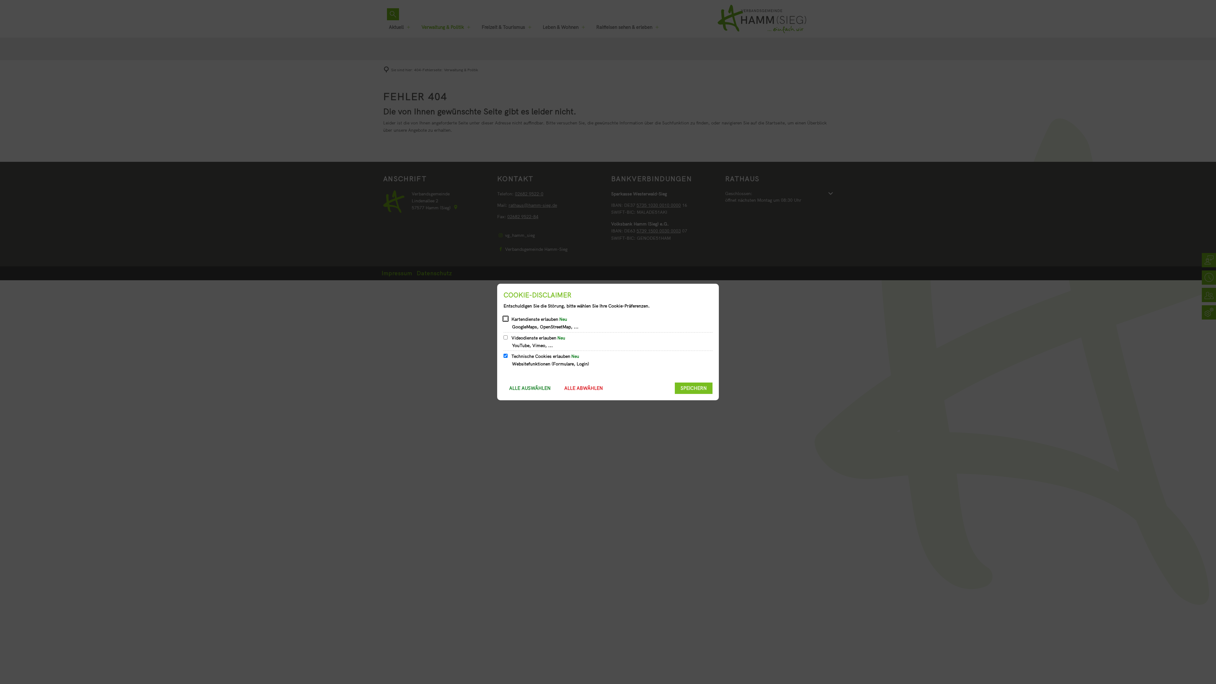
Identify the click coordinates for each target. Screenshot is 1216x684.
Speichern (694, 388)
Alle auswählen (530, 388)
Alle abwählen (583, 388)
